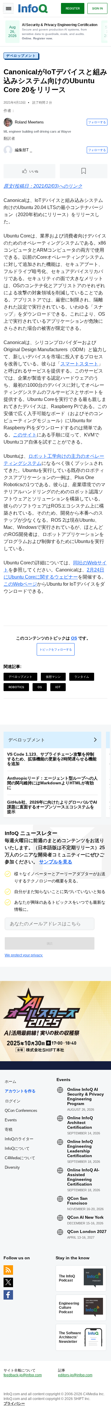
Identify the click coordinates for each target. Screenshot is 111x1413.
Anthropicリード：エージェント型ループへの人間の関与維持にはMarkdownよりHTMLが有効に (52, 783)
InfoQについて (17, 1148)
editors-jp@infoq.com (75, 1375)
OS (74, 638)
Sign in (97, 8)
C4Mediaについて (20, 1158)
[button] (49, 943)
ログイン (12, 1101)
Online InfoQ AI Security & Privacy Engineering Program (85, 1096)
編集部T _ (23, 150)
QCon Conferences (21, 1110)
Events (11, 1120)
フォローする (97, 122)
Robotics (16, 687)
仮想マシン (53, 676)
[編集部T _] (8, 150)
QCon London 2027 (87, 1231)
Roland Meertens (29, 122)
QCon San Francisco (77, 1200)
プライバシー (14, 1403)
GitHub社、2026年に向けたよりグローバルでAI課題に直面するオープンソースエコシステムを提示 (52, 807)
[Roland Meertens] (8, 122)
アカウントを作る (20, 1091)
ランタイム (81, 676)
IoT (58, 687)
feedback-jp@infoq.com (23, 1375)
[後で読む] (83, 171)
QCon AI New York (85, 1217)
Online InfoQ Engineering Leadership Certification (80, 1148)
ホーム (10, 1081)
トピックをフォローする (55, 649)
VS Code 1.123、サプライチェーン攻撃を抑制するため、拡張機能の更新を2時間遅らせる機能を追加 (51, 759)
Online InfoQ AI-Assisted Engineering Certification (83, 1177)
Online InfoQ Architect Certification (80, 1122)
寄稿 (8, 1129)
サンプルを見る (55, 861)
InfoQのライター (19, 1139)
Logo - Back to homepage (33, 7)
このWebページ (20, 584)
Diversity (12, 1167)
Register (73, 8)
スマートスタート (79, 363)
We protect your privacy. (24, 955)
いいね (33, 171)
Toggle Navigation (8, 8)
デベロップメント (21, 55)
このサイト (25, 434)
